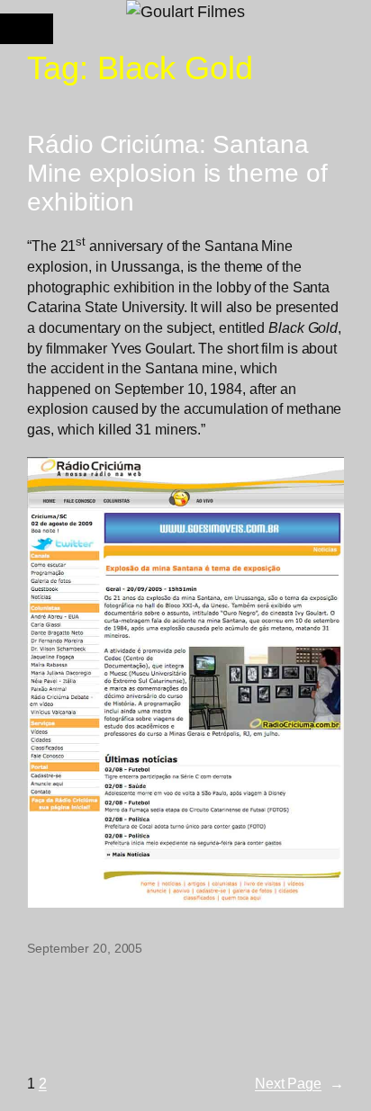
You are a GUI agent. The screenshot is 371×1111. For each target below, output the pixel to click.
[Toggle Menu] (26, 28)
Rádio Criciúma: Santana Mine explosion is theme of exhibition (177, 173)
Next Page (299, 1083)
